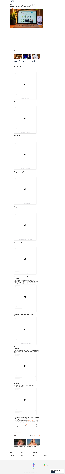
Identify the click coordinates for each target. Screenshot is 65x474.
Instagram (35, 465)
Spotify (46, 464)
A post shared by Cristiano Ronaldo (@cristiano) (25, 203)
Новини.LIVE (16, 34)
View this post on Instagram (18, 298)
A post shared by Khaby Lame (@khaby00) (25, 168)
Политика (33, 455)
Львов (22, 452)
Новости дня (12, 455)
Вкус (33, 449)
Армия (26, 1)
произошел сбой (31, 420)
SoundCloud (47, 465)
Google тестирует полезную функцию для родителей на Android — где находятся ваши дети (35, 60)
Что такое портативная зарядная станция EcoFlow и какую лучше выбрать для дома (18, 60)
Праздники (45, 455)
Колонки (36, 1)
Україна (20, 1)
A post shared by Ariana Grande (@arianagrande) (25, 343)
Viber (34, 464)
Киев (11, 452)
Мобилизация (34, 452)
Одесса (22, 455)
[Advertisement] (26, 39)
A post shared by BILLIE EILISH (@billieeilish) (25, 132)
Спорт (33, 1)
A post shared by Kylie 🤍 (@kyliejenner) (25, 98)
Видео (40, 1)
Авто (11, 449)
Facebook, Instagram (24, 424)
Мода (44, 452)
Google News (47, 463)
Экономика (30, 1)
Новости (23, 1)
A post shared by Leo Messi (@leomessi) (25, 273)
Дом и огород (45, 449)
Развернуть (32, 458)
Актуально (22, 449)
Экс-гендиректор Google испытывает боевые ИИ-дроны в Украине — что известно (26, 60)
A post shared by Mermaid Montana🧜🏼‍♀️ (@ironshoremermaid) (25, 239)
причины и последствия (26, 428)
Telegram (35, 463)
